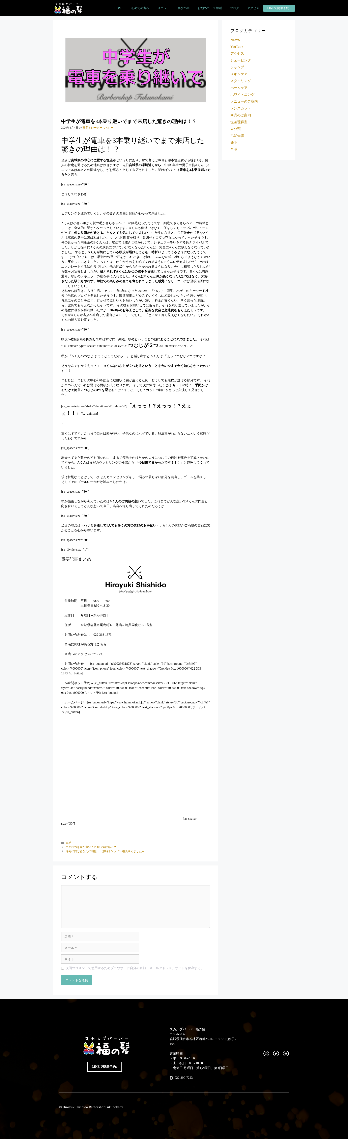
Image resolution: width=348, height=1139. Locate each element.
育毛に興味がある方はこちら (85, 644)
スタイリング (240, 81)
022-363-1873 (102, 634)
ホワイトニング (242, 95)
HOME (118, 8)
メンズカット (240, 108)
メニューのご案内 (244, 101)
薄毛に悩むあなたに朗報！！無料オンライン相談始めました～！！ (108, 851)
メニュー (163, 8)
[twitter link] (276, 1054)
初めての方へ (140, 8)
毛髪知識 (237, 136)
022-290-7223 (184, 1077)
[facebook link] (286, 1054)
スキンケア (239, 74)
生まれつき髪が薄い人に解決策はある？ (91, 847)
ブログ (234, 8)
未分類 (235, 129)
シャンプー (239, 67)
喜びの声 (184, 8)
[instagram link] (266, 1054)
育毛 (68, 843)
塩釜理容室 (239, 122)
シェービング (240, 60)
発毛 (233, 143)
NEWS (235, 40)
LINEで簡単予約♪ (279, 8)
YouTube (236, 47)
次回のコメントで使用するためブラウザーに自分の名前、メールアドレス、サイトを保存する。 (134, 968)
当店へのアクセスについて (83, 654)
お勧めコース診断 (210, 8)
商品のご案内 (240, 115)
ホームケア (239, 88)
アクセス (253, 8)
